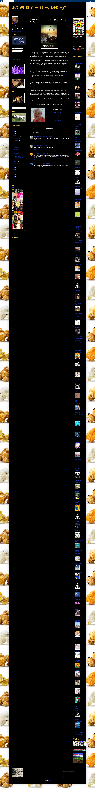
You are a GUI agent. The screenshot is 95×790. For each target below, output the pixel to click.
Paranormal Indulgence (77, 417)
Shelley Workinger (16, 23)
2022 (14, 131)
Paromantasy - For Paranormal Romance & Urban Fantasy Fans (79, 441)
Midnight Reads (78, 352)
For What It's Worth (78, 246)
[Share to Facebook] (51, 128)
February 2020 (16, 163)
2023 (14, 129)
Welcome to (77, 719)
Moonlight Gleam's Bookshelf (78, 380)
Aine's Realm (77, 92)
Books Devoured (78, 186)
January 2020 (16, 165)
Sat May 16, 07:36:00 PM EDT (45, 145)
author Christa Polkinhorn (39, 136)
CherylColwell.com (58, 112)
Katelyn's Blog (77, 340)
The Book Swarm (78, 618)
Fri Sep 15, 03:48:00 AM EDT (44, 163)
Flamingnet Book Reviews (78, 243)
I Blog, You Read (78, 282)
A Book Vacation (78, 61)
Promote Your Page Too (16, 59)
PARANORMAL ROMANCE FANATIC (78, 430)
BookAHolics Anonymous (77, 168)
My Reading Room (78, 391)
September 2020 (17, 142)
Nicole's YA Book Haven (78, 401)
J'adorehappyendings (79, 336)
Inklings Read (77, 316)
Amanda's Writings (78, 101)
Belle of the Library (78, 124)
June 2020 (16, 147)
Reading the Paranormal (77, 492)
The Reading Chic (78, 670)
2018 (14, 169)
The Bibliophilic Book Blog (79, 581)
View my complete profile (16, 31)
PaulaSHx (76, 451)
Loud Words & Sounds (77, 347)
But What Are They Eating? (39, 7)
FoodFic (13, 187)
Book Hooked (77, 139)
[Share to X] (49, 128)
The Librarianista (78, 640)
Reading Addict (78, 480)
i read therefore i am (78, 290)
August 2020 (16, 144)
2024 (14, 128)
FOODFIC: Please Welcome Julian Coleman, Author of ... (19, 151)
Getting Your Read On (79, 273)
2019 (14, 167)
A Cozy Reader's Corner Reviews (78, 72)
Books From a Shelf (78, 197)
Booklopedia (77, 177)
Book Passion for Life (79, 150)
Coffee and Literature (79, 222)
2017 (14, 171)
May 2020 (16, 149)
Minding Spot (77, 361)
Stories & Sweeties (78, 563)
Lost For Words (78, 344)
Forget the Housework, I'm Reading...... (79, 255)
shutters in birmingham (60, 156)
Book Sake (77, 159)
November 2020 (17, 138)
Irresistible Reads (78, 327)
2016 (14, 172)
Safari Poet (77, 513)
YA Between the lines (79, 732)
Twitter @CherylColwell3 (57, 115)
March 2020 (16, 161)
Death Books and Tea (79, 231)
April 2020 (16, 159)
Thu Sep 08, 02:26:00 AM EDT (42, 153)
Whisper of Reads (78, 730)
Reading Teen (77, 482)
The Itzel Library (78, 638)
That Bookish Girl (78, 572)
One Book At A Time (79, 414)
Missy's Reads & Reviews (78, 370)
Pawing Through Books (78, 460)
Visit (63, 776)
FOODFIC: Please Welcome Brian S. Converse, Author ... (19, 157)
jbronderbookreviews (79, 338)
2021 (14, 133)
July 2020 (16, 145)
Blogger (49, 780)
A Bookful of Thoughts (79, 63)
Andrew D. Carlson (78, 110)
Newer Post (32, 193)
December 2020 (17, 136)
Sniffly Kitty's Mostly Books (79, 531)
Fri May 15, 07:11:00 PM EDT (49, 136)
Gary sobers (36, 163)
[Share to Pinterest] (52, 128)
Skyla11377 (77, 521)
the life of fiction (78, 643)
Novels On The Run (78, 403)
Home (49, 193)
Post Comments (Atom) (39, 195)
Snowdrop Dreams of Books (79, 541)
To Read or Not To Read (78, 705)
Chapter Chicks (78, 219)
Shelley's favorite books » (21, 230)
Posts (14, 48)
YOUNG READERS (79, 734)
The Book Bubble (78, 590)
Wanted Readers (78, 710)
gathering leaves (78, 264)
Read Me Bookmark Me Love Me (78, 468)
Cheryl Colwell (36, 145)
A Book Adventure (78, 59)
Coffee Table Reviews (79, 224)
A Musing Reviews (78, 82)
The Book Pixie (77, 599)
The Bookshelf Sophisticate (77, 621)
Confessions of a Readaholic (78, 227)
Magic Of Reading (78, 350)
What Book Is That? (79, 721)
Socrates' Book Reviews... (77, 554)
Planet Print (77, 463)
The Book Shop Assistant (78, 609)
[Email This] (47, 128)
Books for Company (78, 188)
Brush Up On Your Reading (78, 210)
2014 (14, 176)
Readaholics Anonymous (77, 471)
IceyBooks (77, 301)
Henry (35, 153)
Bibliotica (76, 126)
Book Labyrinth (78, 141)
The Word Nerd (78, 679)
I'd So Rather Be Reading (78, 304)
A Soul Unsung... (78, 84)
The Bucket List (78, 630)
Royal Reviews (77, 504)
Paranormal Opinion (79, 420)
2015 (14, 174)
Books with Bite (78, 199)
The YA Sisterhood (78, 687)
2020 (14, 135)
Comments (15, 50)
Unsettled (76, 708)
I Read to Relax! (78, 292)
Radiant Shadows (78, 465)
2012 (14, 180)
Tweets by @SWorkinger (77, 43)
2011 (14, 181)
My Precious (77, 383)
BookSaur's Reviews (78, 201)
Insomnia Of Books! (78, 319)
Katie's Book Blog (78, 342)
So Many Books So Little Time (78, 551)
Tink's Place (77, 696)
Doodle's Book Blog (78, 240)
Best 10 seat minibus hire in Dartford (60, 166)
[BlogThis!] (48, 128)
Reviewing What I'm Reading (79, 501)
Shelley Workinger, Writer (16, 56)
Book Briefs (77, 137)
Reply (35, 141)
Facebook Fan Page (58, 117)
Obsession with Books (79, 412)
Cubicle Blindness (78, 229)
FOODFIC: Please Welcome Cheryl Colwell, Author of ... (19, 154)
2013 (14, 178)
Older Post (66, 193)
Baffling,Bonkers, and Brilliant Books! (79, 113)
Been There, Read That (79, 122)
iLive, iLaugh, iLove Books (78, 314)
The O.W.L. (77, 651)
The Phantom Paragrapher (77, 661)
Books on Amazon (57, 120)
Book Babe (77, 128)
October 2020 (16, 140)
